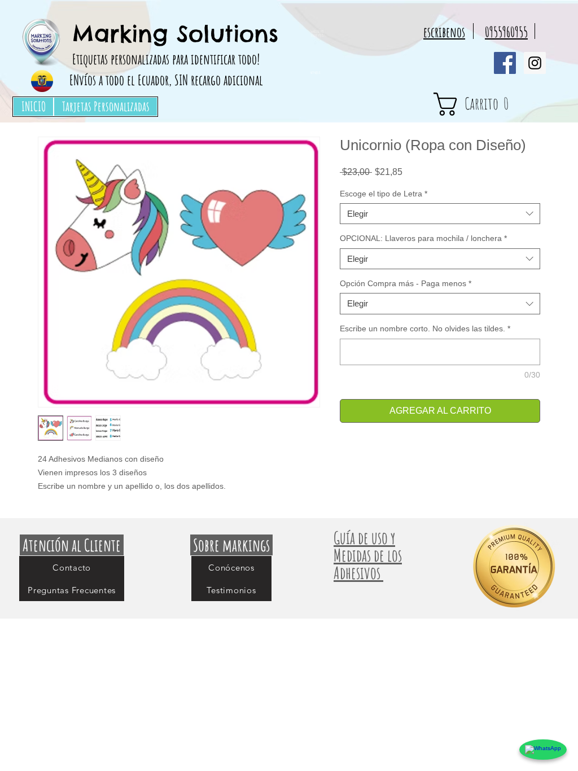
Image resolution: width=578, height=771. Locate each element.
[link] (492, 104)
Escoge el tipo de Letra (383, 193)
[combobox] (440, 214)
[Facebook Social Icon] (505, 63)
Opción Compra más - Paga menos (405, 283)
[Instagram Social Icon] (535, 63)
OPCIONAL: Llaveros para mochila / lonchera (423, 238)
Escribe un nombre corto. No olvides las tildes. (425, 328)
